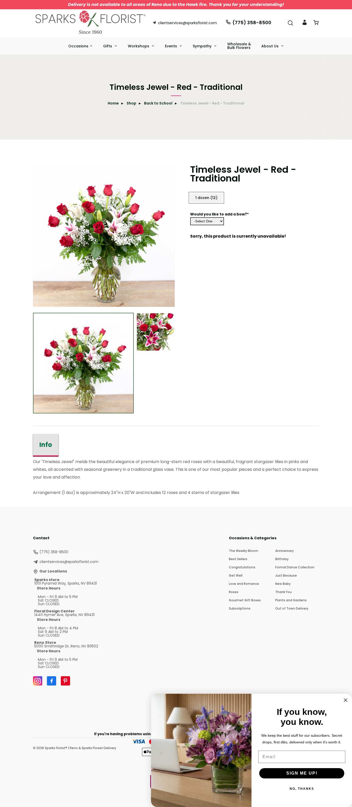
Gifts (108, 46)
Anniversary (284, 551)
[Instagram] (37, 680)
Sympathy (203, 46)
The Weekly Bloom (243, 551)
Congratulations (242, 567)
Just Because (286, 575)
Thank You (283, 592)
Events (171, 46)
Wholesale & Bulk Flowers (239, 45)
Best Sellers (238, 559)
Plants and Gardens (291, 600)
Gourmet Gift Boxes (245, 600)
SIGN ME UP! (301, 773)
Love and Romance (244, 584)
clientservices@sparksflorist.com (187, 22)
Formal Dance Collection (294, 567)
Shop (131, 103)
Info (45, 444)
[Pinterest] (65, 680)
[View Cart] (316, 24)
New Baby (283, 584)
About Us (270, 46)
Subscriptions (239, 608)
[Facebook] (51, 680)
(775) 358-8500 (251, 22)
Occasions (78, 46)
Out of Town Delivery (291, 608)
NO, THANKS (302, 789)
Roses (233, 592)
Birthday (282, 559)
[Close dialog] (345, 700)
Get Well (235, 575)
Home (113, 103)
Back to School (158, 103)
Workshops (139, 46)
